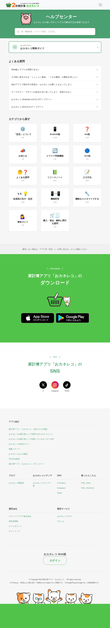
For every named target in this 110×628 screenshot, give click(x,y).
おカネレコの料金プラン (19, 444)
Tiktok (59, 493)
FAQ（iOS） (86, 483)
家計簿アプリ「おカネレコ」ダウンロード (26, 464)
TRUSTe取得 (14, 459)
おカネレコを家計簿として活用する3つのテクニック (31, 434)
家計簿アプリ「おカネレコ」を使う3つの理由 (28, 429)
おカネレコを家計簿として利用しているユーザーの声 (31, 439)
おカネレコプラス (64, 516)
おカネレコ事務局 (16, 483)
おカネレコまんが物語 (18, 454)
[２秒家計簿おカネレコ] (22, 4)
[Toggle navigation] (100, 5)
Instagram (61, 488)
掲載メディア (14, 449)
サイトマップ (14, 531)
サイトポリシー (15, 526)
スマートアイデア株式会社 (20, 516)
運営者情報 (13, 521)
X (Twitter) (61, 483)
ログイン (55, 560)
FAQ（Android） (88, 488)
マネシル (61, 521)
